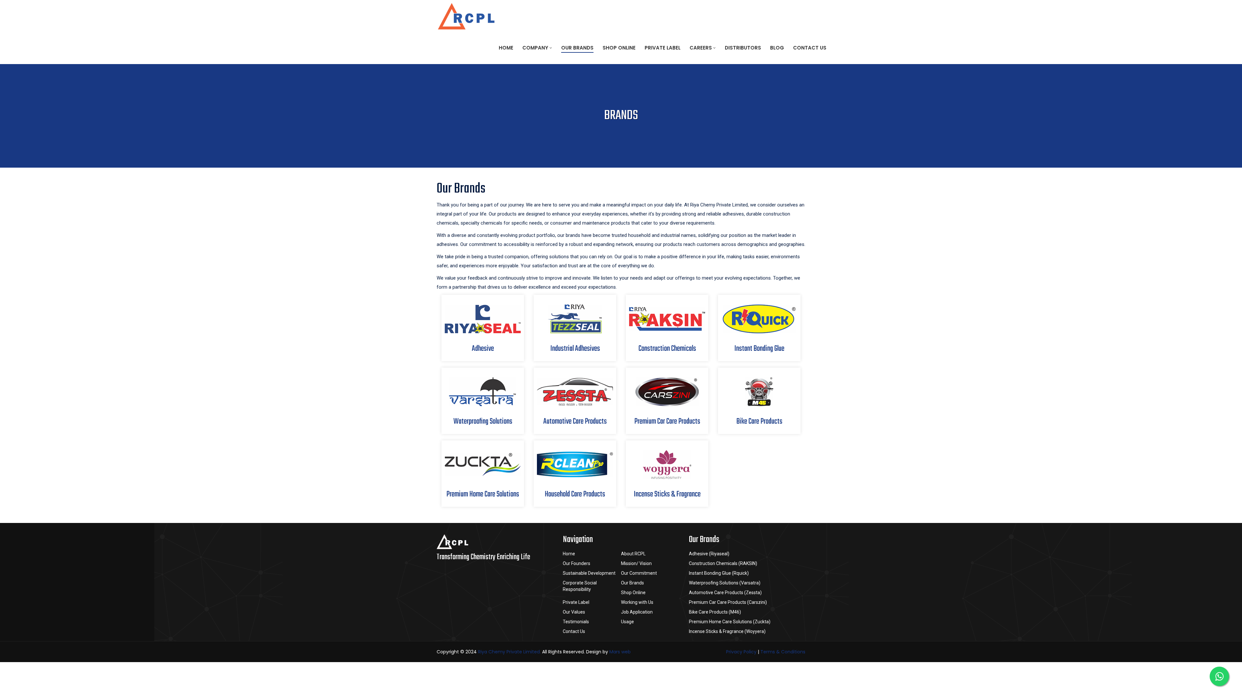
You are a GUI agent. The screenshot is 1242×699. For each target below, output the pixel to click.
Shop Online (619, 47)
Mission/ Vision (636, 563)
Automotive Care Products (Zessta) (725, 592)
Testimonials (576, 621)
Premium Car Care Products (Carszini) (728, 602)
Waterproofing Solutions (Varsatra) (724, 582)
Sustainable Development (589, 573)
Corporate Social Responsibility (580, 586)
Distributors (743, 47)
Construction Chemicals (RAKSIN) (723, 563)
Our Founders (576, 563)
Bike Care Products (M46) (715, 612)
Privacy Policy (741, 652)
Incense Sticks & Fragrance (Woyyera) (727, 631)
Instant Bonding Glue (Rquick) (719, 573)
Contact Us (809, 47)
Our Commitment (639, 573)
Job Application (637, 612)
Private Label (663, 47)
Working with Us (637, 602)
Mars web (620, 652)
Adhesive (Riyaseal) (709, 553)
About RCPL (633, 553)
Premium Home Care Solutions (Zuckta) (729, 621)
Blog (777, 47)
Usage (627, 621)
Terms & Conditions (782, 652)
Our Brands (577, 47)
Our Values (574, 612)
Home (506, 47)
